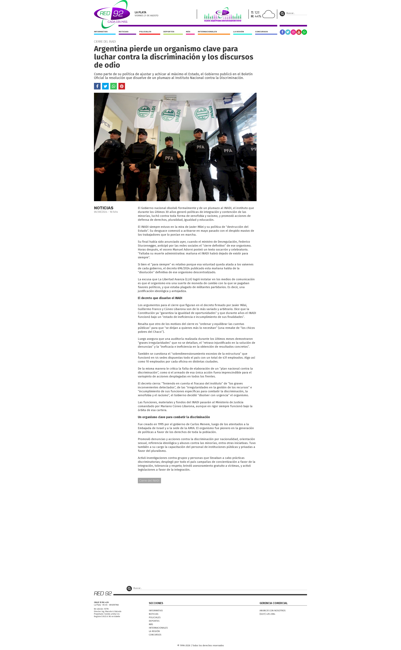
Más (188, 32)
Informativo (101, 32)
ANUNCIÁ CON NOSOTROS (273, 610)
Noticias (123, 32)
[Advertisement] (175, 510)
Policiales (145, 32)
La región (238, 32)
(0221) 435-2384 (267, 614)
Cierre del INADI (149, 480)
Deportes (168, 32)
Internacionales (207, 32)
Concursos (261, 32)
